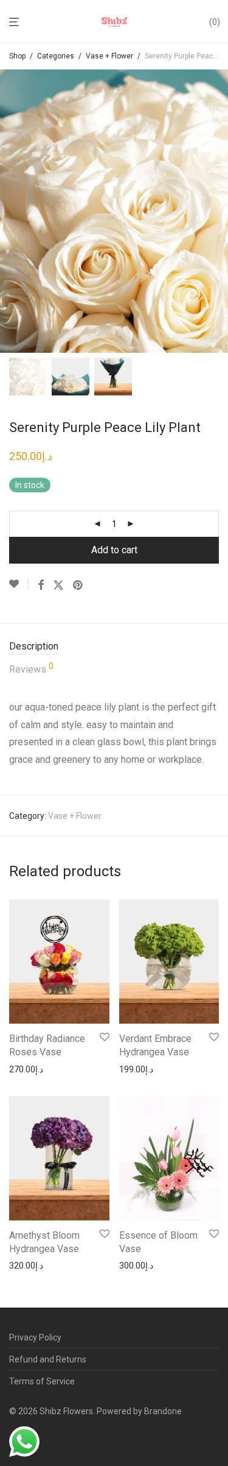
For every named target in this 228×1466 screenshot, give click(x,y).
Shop (17, 56)
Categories (55, 56)
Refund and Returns (47, 1359)
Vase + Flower (109, 56)
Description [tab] (33, 646)
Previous (11, 211)
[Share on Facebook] (41, 585)
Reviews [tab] (31, 668)
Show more (27, 1069)
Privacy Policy (35, 1337)
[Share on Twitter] (58, 585)
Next (216, 211)
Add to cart (114, 550)
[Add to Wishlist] (19, 584)
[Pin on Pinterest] (78, 585)
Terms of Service (42, 1381)
